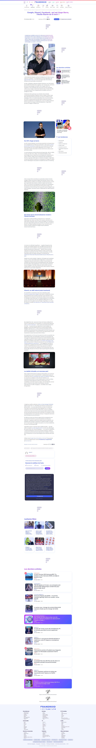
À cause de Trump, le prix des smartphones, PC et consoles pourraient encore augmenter (47, 629)
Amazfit (25, 732)
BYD (24, 723)
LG (43, 723)
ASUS (44, 712)
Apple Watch (26, 733)
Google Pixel (26, 713)
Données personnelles (60, 743)
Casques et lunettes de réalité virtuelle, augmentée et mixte (44, 448)
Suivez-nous (56, 19)
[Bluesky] (55, 709)
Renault (25, 727)
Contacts (43, 743)
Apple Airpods (63, 722)
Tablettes (44, 731)
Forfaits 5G (61, 142)
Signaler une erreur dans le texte (30, 444)
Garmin (25, 735)
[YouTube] (49, 709)
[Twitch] (51, 709)
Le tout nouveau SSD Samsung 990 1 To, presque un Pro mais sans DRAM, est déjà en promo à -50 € (46, 576)
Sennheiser (63, 727)
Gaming (44, 711)
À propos (38, 743)
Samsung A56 (61, 140)
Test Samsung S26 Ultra (58, 741)
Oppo (25, 716)
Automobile (25, 720)
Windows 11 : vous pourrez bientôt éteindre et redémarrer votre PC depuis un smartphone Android (47, 640)
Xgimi (44, 728)
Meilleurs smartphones (63, 143)
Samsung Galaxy (27, 717)
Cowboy (62, 732)
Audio (62, 720)
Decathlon (63, 733)
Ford (25, 724)
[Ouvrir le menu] (24, 2)
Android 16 (70, 739)
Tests (53, 2)
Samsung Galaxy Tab (46, 736)
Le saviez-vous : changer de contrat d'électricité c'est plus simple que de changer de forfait (47, 608)
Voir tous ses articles (30, 455)
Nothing (62, 725)
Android (27, 448)
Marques (29, 9)
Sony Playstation (46, 718)
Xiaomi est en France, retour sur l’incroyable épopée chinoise (39, 549)
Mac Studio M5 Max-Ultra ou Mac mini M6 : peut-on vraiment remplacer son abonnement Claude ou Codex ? (47, 619)
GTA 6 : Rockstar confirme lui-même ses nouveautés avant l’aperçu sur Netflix (45, 672)
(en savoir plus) (46, 486)
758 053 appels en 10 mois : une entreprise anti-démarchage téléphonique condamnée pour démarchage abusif (47, 586)
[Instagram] (43, 709)
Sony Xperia (26, 718)
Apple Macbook (64, 713)
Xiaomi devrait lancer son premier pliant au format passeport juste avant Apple (66, 76)
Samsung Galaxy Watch (28, 737)
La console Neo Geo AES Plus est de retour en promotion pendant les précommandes (47, 661)
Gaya (62, 734)
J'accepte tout (40, 496)
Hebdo (37, 465)
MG (24, 725)
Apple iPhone (26, 712)
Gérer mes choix (39, 498)
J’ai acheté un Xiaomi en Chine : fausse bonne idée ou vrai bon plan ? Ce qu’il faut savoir (49, 532)
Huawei (25, 714)
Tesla (25, 728)
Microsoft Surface (64, 718)
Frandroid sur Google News (45, 439)
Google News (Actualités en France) (38, 438)
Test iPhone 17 (54, 739)
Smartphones (26, 711)
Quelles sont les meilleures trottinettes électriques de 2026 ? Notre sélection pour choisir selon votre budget (66, 82)
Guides (57, 2)
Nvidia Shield (45, 717)
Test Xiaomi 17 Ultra (62, 739)
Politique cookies (31, 494)
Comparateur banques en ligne (39, 741)
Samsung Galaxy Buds (65, 726)
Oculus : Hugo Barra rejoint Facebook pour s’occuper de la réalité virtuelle (39, 532)
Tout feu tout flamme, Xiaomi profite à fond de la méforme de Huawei (49, 549)
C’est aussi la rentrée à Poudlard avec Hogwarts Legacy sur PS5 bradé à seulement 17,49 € (47, 650)
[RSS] (47, 709)
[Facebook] (45, 709)
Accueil (25, 9)
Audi (24, 722)
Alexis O (30, 452)
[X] (41, 709)
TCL (43, 727)
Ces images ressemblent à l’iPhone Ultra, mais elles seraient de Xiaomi (66, 71)
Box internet (61, 151)
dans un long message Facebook (45, 404)
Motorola (25, 715)
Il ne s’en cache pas (31, 324)
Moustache (63, 735)
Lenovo (62, 715)
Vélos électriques (65, 731)
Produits (36, 627)
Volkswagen (26, 729)
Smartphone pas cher (46, 739)
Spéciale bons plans (46, 465)
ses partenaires (33, 490)
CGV (67, 743)
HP (61, 717)
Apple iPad (44, 732)
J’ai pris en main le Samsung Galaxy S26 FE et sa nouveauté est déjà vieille (47, 683)
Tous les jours (29, 465)
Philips (44, 724)
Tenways (62, 737)
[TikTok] (53, 709)
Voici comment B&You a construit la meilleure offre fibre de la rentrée (29, 532)
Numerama (28, 440)
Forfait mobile (69, 2)
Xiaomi (33, 9)
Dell (62, 714)
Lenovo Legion (45, 714)
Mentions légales (31, 743)
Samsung (44, 725)
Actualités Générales (38, 594)
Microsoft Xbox (45, 715)
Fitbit (25, 734)
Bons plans (62, 2)
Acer (62, 712)
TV (42, 720)
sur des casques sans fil (37, 428)
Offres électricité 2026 (63, 152)
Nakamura (63, 736)
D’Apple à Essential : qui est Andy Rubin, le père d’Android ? (29, 549)
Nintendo (44, 716)
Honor (62, 716)
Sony (43, 726)
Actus (50, 2)
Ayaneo (44, 713)
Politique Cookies (50, 743)
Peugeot (25, 726)
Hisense (44, 722)
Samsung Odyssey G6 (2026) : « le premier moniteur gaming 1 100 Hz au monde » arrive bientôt (46, 597)
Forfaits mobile (61, 145)
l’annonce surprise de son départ (31, 294)
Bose (62, 723)
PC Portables (64, 711)
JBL (62, 724)
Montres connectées (28, 731)
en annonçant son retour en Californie (41, 376)
